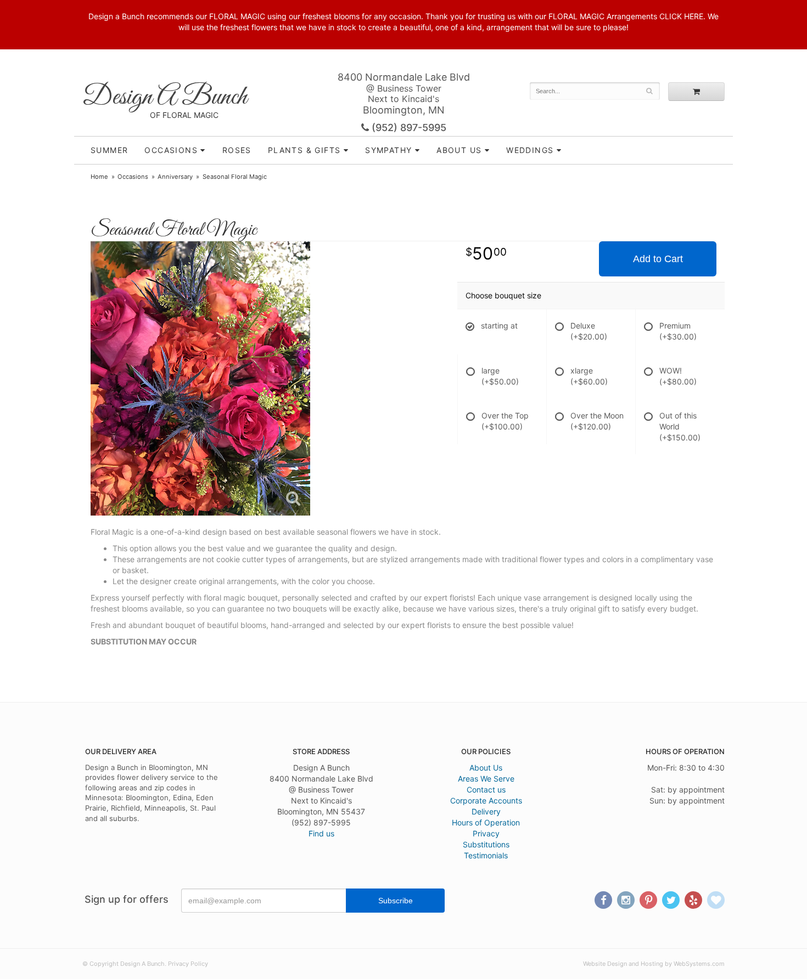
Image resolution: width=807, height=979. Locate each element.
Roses (236, 150)
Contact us (486, 789)
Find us (321, 833)
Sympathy (388, 150)
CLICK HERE (681, 16)
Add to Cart (658, 258)
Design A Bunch (164, 97)
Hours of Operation (486, 822)
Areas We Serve (486, 778)
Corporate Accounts (486, 800)
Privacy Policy (188, 963)
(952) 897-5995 (407, 127)
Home (99, 176)
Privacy (486, 833)
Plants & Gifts (304, 150)
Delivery (486, 811)
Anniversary (175, 176)
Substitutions (486, 844)
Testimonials (486, 855)
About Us (485, 767)
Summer (109, 150)
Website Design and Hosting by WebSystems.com (654, 963)
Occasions (171, 150)
